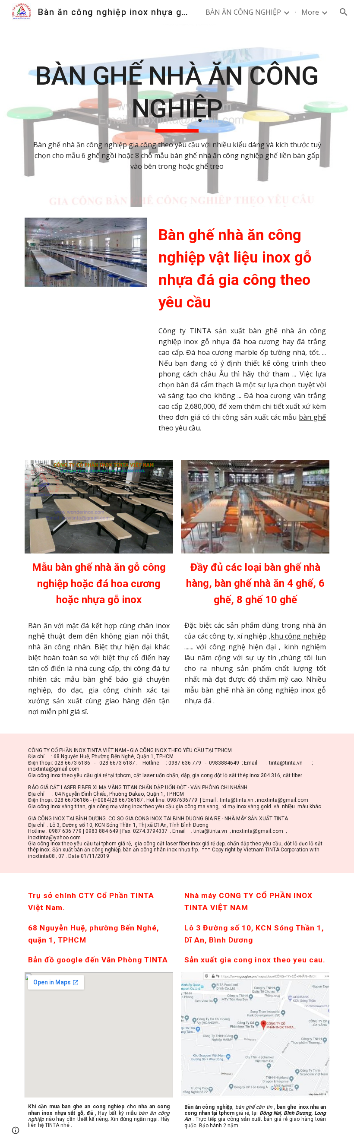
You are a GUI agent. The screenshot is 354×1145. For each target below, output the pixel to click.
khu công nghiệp (298, 636)
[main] (177, 115)
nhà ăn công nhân (59, 647)
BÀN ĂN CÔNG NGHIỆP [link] (243, 12)
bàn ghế (312, 417)
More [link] (310, 12)
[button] (343, 12)
